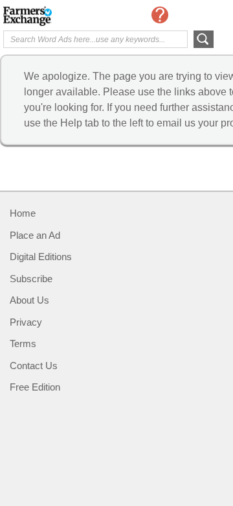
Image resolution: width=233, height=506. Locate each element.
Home (23, 213)
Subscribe (31, 278)
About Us (29, 300)
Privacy (26, 322)
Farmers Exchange (55, 16)
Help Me (159, 14)
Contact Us (34, 365)
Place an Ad (35, 235)
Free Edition (35, 386)
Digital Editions (41, 256)
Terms (23, 343)
